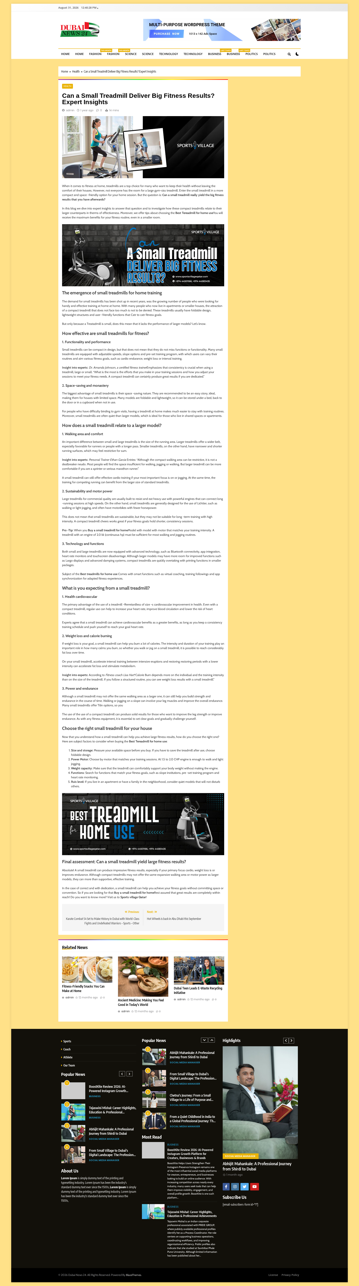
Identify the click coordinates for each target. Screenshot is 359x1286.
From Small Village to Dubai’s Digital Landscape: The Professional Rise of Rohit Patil (193, 1056)
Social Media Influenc (104, 1160)
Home (65, 54)
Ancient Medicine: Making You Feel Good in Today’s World (141, 1002)
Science (130, 54)
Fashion (96, 52)
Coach (66, 1049)
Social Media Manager (104, 1096)
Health (67, 86)
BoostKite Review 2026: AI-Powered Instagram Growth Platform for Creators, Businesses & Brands (190, 1154)
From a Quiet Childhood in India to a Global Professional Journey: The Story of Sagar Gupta (111, 1112)
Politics (252, 54)
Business (216, 52)
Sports (67, 1041)
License (273, 1275)
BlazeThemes (133, 1275)
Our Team (69, 1065)
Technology (168, 54)
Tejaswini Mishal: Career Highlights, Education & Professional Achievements (192, 1214)
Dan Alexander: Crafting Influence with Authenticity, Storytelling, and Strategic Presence (112, 1154)
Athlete (67, 1057)
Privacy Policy (290, 1275)
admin (70, 110)
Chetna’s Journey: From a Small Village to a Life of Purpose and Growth (109, 1090)
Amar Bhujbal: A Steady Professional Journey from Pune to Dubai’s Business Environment (111, 1133)
